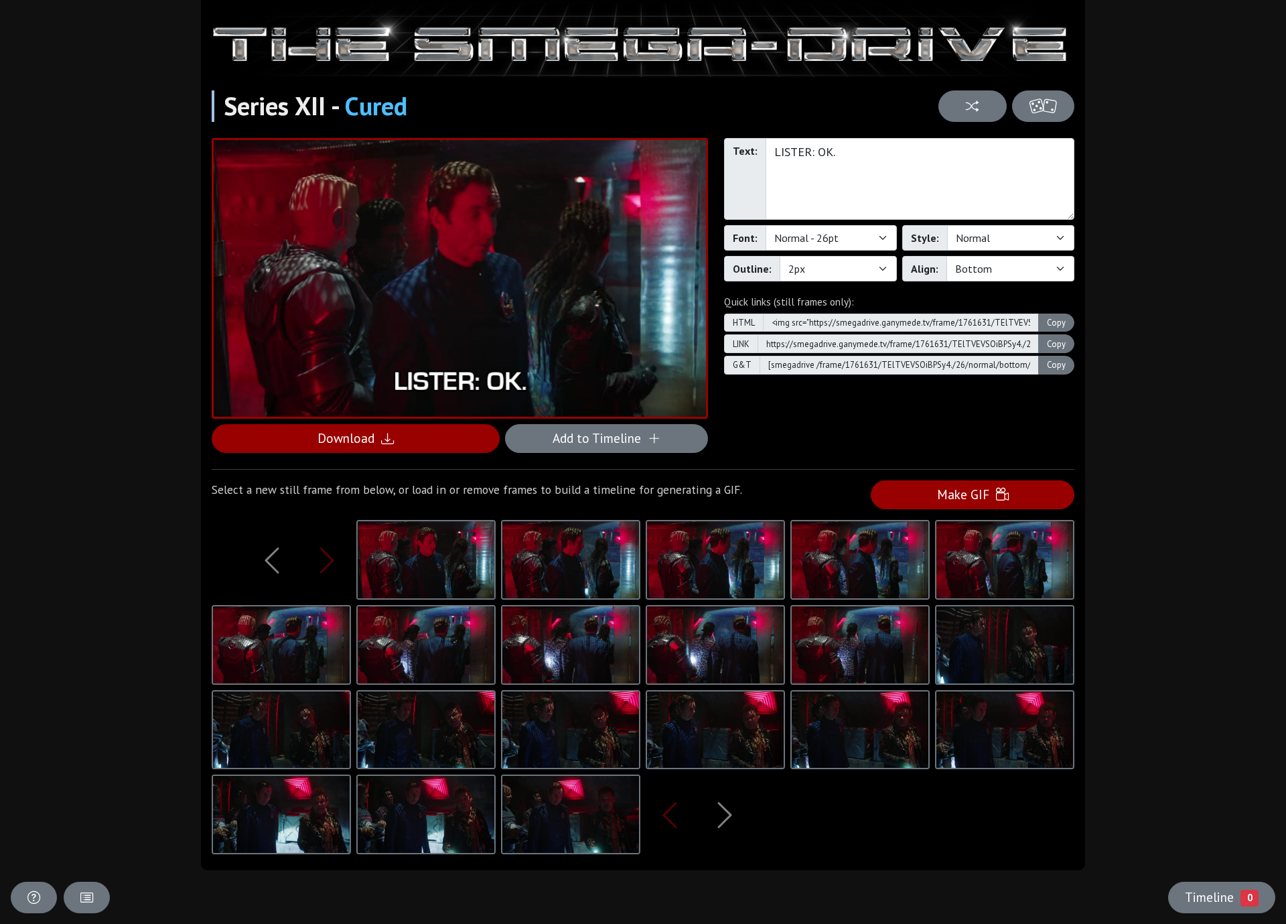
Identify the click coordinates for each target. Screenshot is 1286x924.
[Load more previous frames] (272, 560)
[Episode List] (87, 897)
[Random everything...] (1043, 106)
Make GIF (966, 494)
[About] (34, 897)
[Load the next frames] (725, 815)
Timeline (1218, 896)
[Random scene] (972, 106)
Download (349, 438)
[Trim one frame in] (327, 560)
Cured (376, 106)
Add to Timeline (600, 438)
